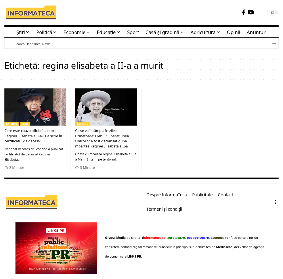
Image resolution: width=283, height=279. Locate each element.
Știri (24, 123)
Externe (11, 123)
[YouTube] (251, 12)
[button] (259, 12)
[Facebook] (244, 12)
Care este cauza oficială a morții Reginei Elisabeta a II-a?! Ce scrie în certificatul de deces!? (33, 135)
